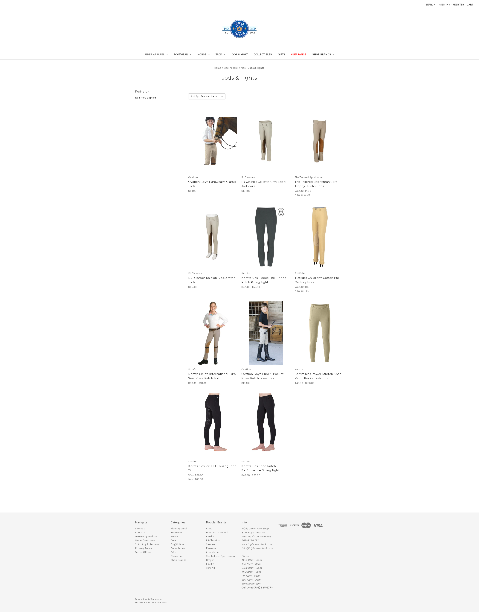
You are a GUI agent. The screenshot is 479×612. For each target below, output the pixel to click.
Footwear (181, 54)
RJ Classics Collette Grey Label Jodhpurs (263, 184)
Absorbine (212, 552)
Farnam (211, 548)
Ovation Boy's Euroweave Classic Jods (212, 184)
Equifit (210, 564)
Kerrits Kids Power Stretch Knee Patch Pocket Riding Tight (318, 376)
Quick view (209, 134)
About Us (140, 532)
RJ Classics (213, 540)
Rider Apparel (154, 54)
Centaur (211, 544)
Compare (211, 141)
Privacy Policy (143, 548)
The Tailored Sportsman (220, 556)
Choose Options (213, 147)
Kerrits (210, 536)
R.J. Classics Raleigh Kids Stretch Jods (211, 280)
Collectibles (263, 54)
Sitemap (140, 528)
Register (458, 4)
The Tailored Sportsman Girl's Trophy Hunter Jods (316, 184)
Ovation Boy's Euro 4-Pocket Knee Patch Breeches (262, 376)
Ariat (209, 528)
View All (210, 567)
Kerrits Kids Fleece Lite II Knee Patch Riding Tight (263, 280)
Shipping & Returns (147, 544)
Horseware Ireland (217, 532)
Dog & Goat (239, 54)
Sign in (443, 4)
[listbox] (212, 96)
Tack (219, 54)
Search (430, 4)
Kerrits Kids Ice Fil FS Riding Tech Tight (212, 468)
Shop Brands (321, 54)
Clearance (298, 54)
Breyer (210, 560)
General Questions (146, 536)
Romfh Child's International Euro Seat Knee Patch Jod (212, 376)
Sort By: (194, 96)
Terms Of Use (143, 552)
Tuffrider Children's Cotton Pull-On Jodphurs (318, 280)
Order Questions (145, 540)
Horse (201, 54)
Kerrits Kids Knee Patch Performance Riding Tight (260, 468)
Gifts (281, 54)
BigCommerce (154, 599)
